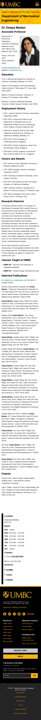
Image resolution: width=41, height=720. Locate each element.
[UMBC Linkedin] (24, 614)
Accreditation (20, 692)
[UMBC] (10, 4)
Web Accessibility (20, 709)
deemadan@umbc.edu (12, 68)
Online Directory (27, 623)
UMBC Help (7, 632)
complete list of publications (13, 280)
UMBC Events (7, 629)
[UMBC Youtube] (19, 614)
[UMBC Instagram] (14, 614)
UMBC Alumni (7, 623)
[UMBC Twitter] (9, 614)
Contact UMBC (27, 626)
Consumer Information (20, 713)
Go (34, 675)
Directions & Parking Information (15, 607)
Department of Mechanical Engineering (20, 18)
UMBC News (7, 635)
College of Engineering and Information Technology (20, 12)
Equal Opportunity (20, 696)
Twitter (9, 575)
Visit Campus (7, 638)
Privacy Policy (20, 701)
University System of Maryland (24, 688)
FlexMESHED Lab (15, 70)
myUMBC (9, 571)
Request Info (20, 650)
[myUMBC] (30, 614)
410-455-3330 (17, 556)
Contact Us (8, 565)
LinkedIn (9, 580)
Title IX (20, 705)
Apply (20, 656)
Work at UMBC (8, 641)
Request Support (27, 629)
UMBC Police (26, 638)
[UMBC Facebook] (5, 614)
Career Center (8, 626)
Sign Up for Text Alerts (29, 643)
